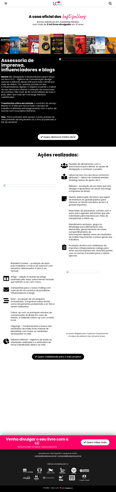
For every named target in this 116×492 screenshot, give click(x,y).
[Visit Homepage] (58, 3)
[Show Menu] (6, 3)
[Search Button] (110, 3)
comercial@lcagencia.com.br (69, 456)
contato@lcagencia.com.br (46, 456)
